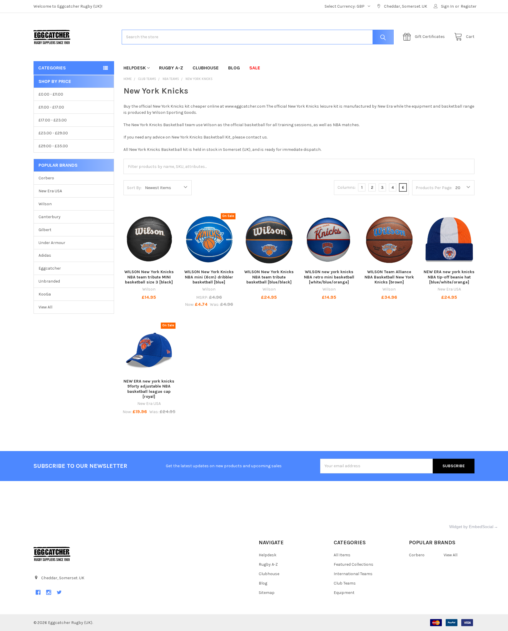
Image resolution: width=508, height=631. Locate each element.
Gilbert (45, 229)
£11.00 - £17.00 (51, 107)
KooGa (45, 294)
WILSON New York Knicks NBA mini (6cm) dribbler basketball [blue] (209, 277)
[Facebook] (38, 592)
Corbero (46, 178)
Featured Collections (353, 564)
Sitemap (267, 592)
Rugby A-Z (171, 68)
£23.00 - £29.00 (53, 133)
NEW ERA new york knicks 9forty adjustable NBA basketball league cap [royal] (148, 389)
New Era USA (50, 190)
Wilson (45, 203)
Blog (234, 68)
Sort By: (134, 187)
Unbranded (49, 281)
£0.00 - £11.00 (51, 94)
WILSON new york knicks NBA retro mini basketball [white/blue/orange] (329, 277)
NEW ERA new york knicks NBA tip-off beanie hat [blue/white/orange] (449, 277)
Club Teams (345, 583)
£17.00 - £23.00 (53, 120)
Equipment (344, 592)
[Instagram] (48, 592)
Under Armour (52, 242)
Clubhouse (206, 68)
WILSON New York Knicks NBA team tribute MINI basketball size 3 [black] (149, 277)
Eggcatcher (50, 268)
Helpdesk (134, 68)
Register (469, 6)
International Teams (353, 573)
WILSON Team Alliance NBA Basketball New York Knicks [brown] (389, 277)
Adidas (45, 255)
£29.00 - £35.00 (53, 145)
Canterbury (50, 216)
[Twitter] (59, 592)
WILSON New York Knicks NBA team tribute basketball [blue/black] (269, 277)
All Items (342, 554)
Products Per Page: (434, 187)
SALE (254, 68)
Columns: (346, 187)
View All (45, 307)
